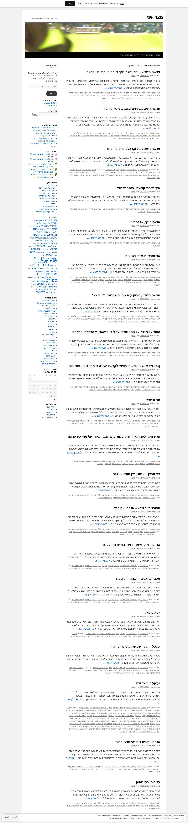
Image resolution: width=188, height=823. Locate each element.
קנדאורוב (152, 729)
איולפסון (146, 532)
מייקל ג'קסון (145, 724)
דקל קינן (54, 241)
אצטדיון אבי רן (133, 713)
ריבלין (119, 729)
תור (82, 282)
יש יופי (110, 136)
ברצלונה (39, 235)
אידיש (89, 133)
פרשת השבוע (110, 93)
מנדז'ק (131, 175)
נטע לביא (108, 175)
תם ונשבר (153, 400)
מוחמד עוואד (85, 280)
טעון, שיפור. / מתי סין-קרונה (45, 133)
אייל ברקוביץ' (111, 710)
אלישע (43, 226)
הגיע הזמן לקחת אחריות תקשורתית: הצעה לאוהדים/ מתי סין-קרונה (114, 436)
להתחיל (70, 3)
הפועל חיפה (51, 246)
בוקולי (54, 229)
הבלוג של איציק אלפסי (46, 188)
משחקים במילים (79, 421)
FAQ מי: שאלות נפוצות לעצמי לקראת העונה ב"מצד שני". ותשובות (114, 366)
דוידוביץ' (138, 716)
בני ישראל (122, 172)
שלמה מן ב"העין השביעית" (45, 212)
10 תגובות (141, 212)
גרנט (143, 716)
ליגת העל (98, 136)
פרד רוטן (115, 282)
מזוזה (92, 136)
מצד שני (155, 17)
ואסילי (111, 172)
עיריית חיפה (115, 726)
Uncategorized (49, 300)
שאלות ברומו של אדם (97, 93)
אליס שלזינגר (76, 710)
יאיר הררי (117, 136)
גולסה (158, 716)
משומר (39, 271)
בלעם (138, 172)
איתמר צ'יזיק (101, 710)
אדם (91, 277)
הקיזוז (144, 718)
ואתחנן (145, 136)
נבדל (53, 204)
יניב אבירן (104, 95)
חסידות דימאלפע (127, 136)
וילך (110, 95)
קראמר (108, 282)
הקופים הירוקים (154, 136)
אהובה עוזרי (86, 170)
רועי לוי (122, 98)
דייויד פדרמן (119, 716)
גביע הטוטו (140, 806)
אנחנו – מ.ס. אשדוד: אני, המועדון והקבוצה (131, 544)
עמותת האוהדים (104, 726)
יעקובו (143, 721)
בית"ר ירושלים (138, 670)
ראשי (158, 55)
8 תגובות (152, 772)
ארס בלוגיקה (143, 93)
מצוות (78, 136)
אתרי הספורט (155, 355)
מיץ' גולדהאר (135, 724)
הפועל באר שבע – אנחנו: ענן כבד (137, 508)
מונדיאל (53, 265)
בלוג (114, 95)
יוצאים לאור (152, 612)
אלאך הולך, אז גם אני (145, 222)
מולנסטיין (123, 636)
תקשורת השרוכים (109, 209)
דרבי (37, 241)
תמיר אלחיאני (141, 534)
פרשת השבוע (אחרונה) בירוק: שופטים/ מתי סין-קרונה (123, 72)
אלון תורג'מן (46, 223)
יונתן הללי (123, 532)
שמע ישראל (126, 138)
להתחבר (52, 410)
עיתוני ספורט (94, 355)
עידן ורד (42, 281)
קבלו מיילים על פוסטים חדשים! (42, 73)
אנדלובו (151, 713)
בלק (133, 172)
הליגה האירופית (51, 243)
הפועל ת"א (151, 718)
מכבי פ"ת (78, 424)
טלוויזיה (54, 252)
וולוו (139, 718)
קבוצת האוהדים (76, 726)
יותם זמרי (39, 252)
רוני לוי (92, 636)
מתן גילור (126, 390)
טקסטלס (51, 322)
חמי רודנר (138, 136)
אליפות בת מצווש (48, 306)
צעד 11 (137, 322)
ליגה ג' (81, 95)
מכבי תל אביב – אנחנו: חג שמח (138, 578)
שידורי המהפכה (49, 206)
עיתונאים (103, 355)
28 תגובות (123, 732)
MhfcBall (86, 387)
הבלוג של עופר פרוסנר (47, 199)
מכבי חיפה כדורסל (103, 769)
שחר (87, 729)
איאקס (119, 710)
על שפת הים (93, 175)
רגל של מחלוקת (109, 353)
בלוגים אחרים (52, 232)
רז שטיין (125, 729)
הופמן (133, 76)
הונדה (89, 716)
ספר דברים (141, 98)
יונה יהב (96, 718)
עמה (86, 175)
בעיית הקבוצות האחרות (128, 316)
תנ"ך (118, 322)
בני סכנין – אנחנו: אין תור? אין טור (136, 474)
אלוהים (135, 95)
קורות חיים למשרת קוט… (44, 164)
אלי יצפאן (85, 710)
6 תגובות (105, 98)
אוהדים (142, 95)
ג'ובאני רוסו (82, 713)
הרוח (148, 769)
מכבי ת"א (96, 319)
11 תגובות (92, 390)
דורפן (152, 636)
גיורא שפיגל (128, 670)
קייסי (158, 729)
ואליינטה (142, 769)
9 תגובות (72, 568)
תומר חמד (142, 732)
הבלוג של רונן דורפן (48, 201)
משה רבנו (88, 319)
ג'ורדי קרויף (73, 713)
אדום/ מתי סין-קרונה (47, 136)
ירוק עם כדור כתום (94, 767)
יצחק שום (136, 721)
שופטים (112, 98)
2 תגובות (75, 355)
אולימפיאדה (140, 710)
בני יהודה (53, 235)
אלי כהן (72, 170)
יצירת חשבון (50, 407)
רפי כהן (92, 729)
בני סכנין (146, 498)
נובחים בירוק (117, 390)
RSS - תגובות (50, 106)
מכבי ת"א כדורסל (75, 670)
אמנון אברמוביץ (150, 670)
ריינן (96, 282)
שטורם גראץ (80, 729)
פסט (53, 351)
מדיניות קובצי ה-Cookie (119, 818)
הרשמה (52, 94)
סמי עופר (129, 726)
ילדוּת (91, 718)
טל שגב (120, 670)
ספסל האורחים (49, 348)
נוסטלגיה (145, 673)
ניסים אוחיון (156, 98)
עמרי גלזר (129, 282)
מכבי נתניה (108, 724)
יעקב (115, 670)
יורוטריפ (52, 329)
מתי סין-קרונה (123, 175)
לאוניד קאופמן (116, 721)
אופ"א (132, 710)
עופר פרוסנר (102, 390)
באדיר (117, 713)
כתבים (115, 280)
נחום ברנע (137, 673)
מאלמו (152, 724)
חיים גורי (105, 172)
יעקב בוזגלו (97, 172)
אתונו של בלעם (146, 172)
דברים (71, 133)
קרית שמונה (85, 769)
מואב (145, 175)
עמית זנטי (137, 282)
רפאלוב (98, 729)
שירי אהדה (130, 322)
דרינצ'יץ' (111, 716)
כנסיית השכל (90, 95)
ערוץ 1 (36, 281)
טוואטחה (116, 718)
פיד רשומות (51, 412)
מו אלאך (85, 243)
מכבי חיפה (75, 95)
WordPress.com (48, 417)
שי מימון (48, 289)
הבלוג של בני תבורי (48, 191)
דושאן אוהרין (129, 716)
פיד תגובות (51, 415)
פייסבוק (122, 282)
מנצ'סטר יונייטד (75, 724)
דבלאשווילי (40, 238)
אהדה (147, 95)
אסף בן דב (72, 353)
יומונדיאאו (51, 324)
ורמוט (130, 532)
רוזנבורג (137, 729)
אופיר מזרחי (79, 277)
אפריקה (35, 226)
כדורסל (129, 769)
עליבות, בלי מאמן (148, 782)
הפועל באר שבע (80, 716)
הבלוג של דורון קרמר (47, 193)
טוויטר (134, 280)
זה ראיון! (122, 668)
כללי (117, 93)
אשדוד (30, 226)
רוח (78, 769)
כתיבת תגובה (116, 138)
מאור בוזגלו (152, 175)
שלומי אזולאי (89, 282)
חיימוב (139, 280)
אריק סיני (156, 172)
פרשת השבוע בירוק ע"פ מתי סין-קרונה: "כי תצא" (126, 295)
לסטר (158, 724)
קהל (72, 806)
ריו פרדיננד (112, 729)
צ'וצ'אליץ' (34, 284)
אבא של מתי (155, 95)
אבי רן (153, 319)
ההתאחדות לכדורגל (100, 716)
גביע (34, 235)
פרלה (55, 284)
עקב (147, 138)
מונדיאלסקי (50, 343)
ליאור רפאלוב (93, 721)
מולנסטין (94, 424)
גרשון (145, 280)
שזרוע (155, 808)
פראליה (86, 726)
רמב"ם (104, 729)
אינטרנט (37, 220)
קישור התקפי (50, 356)
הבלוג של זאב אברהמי (46, 196)
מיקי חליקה (125, 724)
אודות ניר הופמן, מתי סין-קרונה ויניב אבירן (136, 55)
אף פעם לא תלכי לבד (124, 95)
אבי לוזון (138, 424)
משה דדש (156, 726)
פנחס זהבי (94, 726)
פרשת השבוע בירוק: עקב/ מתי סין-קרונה (132, 108)
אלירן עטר (151, 568)
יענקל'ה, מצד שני (148, 683)
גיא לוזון (150, 280)
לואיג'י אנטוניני (104, 721)
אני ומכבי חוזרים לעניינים (142, 256)
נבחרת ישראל (51, 277)
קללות (71, 175)
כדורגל (97, 95)
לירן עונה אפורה (91, 421)
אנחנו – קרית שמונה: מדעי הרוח (138, 742)
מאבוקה (101, 280)
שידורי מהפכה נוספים (47, 209)
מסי (29, 268)
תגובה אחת (151, 178)
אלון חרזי (93, 710)
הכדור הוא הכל (131, 93)
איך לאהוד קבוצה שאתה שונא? (138, 188)
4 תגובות (100, 464)
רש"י (118, 98)
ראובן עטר (129, 673)
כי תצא (119, 319)
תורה (123, 322)
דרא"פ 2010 (44, 240)
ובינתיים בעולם (49, 316)
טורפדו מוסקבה (106, 718)
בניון (115, 172)
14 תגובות (156, 246)
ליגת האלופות (83, 721)
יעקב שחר (88, 172)
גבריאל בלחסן (139, 319)
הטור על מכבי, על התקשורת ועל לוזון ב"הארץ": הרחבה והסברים (116, 332)
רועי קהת (102, 282)
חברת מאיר (133, 718)
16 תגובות (124, 534)
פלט (32, 281)
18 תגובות (71, 602)
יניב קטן (77, 718)
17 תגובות (74, 636)
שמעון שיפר (120, 673)
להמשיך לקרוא (113, 88)
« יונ (55, 399)
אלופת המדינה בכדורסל (46, 303)
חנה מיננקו (124, 718)
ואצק (138, 568)
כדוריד (124, 721)
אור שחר (126, 710)
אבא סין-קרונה (74, 93)
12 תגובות (145, 426)
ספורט (148, 98)
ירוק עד (122, 93)
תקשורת (77, 282)
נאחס (115, 175)
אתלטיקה (123, 713)
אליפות (76, 133)
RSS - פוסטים (49, 103)
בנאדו (100, 713)
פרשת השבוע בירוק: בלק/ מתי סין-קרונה (132, 148)
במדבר (129, 172)
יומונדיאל (47, 252)
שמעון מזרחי (151, 732)
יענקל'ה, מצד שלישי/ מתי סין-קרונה (135, 646)
